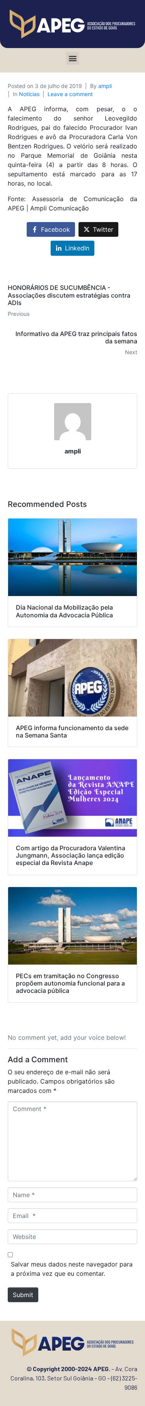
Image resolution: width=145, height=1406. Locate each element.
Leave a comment (70, 94)
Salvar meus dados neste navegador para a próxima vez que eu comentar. (72, 1268)
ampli (105, 86)
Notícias (29, 94)
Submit (23, 1295)
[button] (72, 58)
